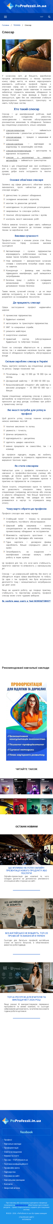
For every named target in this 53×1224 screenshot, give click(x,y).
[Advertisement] (26, 632)
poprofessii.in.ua (21, 1205)
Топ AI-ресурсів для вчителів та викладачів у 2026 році (26, 998)
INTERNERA (26, 1219)
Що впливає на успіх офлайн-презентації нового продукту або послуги (26, 870)
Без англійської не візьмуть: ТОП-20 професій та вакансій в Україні (26, 934)
